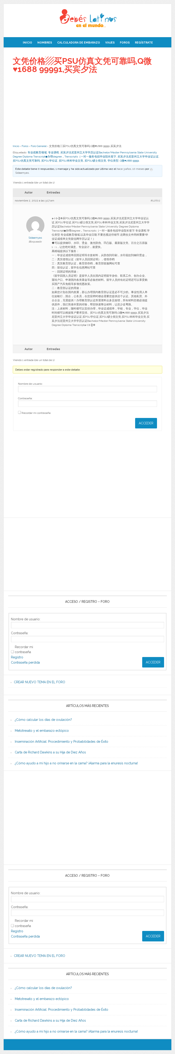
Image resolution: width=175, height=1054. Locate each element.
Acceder (146, 423)
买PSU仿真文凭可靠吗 (26, 160)
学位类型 (113, 160)
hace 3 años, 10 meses (130, 168)
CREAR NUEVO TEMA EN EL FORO (39, 682)
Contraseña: (25, 398)
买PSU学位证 (49, 160)
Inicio (16, 146)
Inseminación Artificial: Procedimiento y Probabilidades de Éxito (61, 741)
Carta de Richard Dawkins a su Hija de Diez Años (50, 752)
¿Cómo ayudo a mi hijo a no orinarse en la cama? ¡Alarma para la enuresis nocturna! (76, 763)
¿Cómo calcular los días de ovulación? (43, 720)
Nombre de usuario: (30, 383)
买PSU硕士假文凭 (95, 160)
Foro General (38, 146)
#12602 (155, 200)
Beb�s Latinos (87, 18)
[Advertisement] (87, 109)
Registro (17, 657)
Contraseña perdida (25, 662)
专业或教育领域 (37, 152)
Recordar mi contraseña (36, 413)
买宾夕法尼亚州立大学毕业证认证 (138, 156)
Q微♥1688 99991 (129, 160)
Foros (25, 146)
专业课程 (53, 152)
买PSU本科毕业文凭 (71, 160)
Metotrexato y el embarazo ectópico (42, 730)
